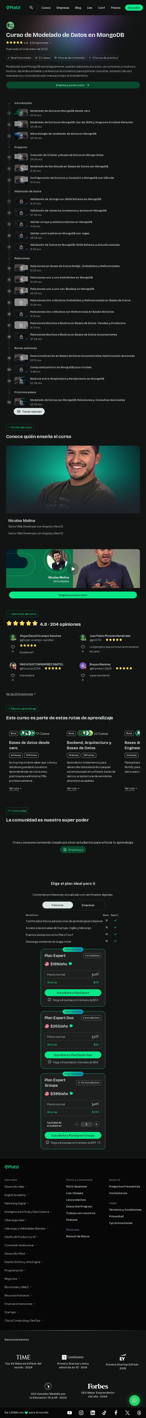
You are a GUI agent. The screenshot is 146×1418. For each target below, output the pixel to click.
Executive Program (79, 1206)
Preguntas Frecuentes (124, 1186)
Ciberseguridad (14, 1220)
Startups (10, 1312)
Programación (14, 1270)
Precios (116, 7)
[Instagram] (81, 1412)
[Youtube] (69, 1412)
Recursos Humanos (17, 1295)
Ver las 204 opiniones (19, 694)
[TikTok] (104, 1412)
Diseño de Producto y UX (20, 1236)
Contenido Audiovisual (19, 1245)
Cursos (46, 7)
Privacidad (116, 1216)
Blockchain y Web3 (17, 1287)
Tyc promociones (121, 1223)
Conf (101, 7)
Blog (78, 7)
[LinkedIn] (92, 1412)
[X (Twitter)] (127, 1412)
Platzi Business (76, 1186)
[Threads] (139, 1412)
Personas (57, 905)
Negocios (11, 1278)
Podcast (72, 1220)
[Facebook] (116, 1412)
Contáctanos (118, 1193)
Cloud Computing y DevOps (22, 1320)
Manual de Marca (78, 1236)
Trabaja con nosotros (80, 1213)
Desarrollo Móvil (15, 1253)
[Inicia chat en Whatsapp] (134, 1400)
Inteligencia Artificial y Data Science (27, 1211)
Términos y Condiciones (125, 1209)
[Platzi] (13, 8)
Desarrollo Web (14, 1186)
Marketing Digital (15, 1203)
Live (89, 7)
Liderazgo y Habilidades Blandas (25, 1228)
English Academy (15, 1195)
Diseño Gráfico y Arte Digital (22, 1262)
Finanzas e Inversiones (18, 1303)
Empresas (63, 7)
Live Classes (74, 1193)
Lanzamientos (76, 1200)
